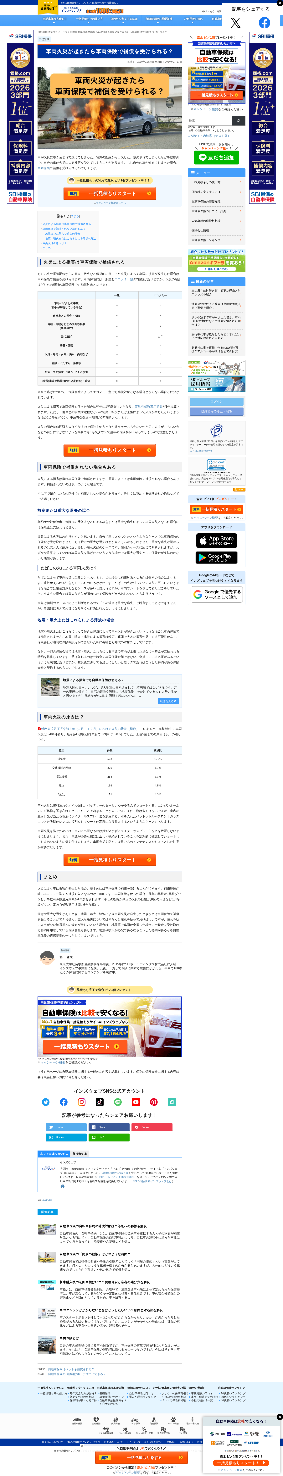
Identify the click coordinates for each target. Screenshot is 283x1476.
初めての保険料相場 (82, 1396)
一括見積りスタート (219, 509)
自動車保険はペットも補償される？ (71, 1369)
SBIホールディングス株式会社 (116, 1177)
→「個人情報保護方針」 (202, 451)
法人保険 (183, 1433)
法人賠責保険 (163, 1433)
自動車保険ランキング (206, 240)
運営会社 (171, 1442)
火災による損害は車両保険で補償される (67, 223)
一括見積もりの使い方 (89, 18)
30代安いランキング (233, 1396)
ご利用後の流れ (193, 18)
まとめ (47, 248)
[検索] (238, 120)
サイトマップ (133, 1442)
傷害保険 (154, 1423)
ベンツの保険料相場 (174, 1400)
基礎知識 (47, 1199)
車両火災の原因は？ (55, 243)
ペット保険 (173, 1423)
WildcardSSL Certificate (216, 472)
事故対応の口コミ (202, 1393)
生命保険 (96, 1423)
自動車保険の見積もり (114, 1172)
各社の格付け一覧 (202, 1400)
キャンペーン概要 (53, 1062)
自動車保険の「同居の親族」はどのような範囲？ (95, 1254)
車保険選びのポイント (113, 1396)
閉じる (75, 216)
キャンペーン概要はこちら (111, 203)
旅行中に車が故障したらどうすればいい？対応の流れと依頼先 (216, 336)
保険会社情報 (200, 230)
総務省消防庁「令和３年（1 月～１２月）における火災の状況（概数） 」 (92, 728)
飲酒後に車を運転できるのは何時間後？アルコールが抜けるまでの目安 (215, 349)
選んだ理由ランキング (142, 1396)
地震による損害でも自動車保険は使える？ (93, 680)
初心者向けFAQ (109, 1403)
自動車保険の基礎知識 (158, 18)
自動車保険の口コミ (141, 1393)
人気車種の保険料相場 (206, 220)
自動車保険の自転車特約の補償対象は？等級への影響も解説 (103, 1226)
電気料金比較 (192, 1423)
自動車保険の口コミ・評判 (209, 211)
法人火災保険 (125, 1433)
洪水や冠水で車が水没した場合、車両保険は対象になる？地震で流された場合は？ (216, 321)
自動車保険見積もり (55, 18)
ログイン (216, 401)
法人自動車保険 (106, 1433)
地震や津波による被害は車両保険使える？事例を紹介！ (216, 305)
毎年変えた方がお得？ (83, 1393)
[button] (216, 464)
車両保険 (44, 168)
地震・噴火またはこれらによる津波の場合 (70, 238)
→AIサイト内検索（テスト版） (209, 135)
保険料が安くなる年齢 (83, 1400)
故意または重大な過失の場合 (62, 233)
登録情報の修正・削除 (216, 411)
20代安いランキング (233, 1393)
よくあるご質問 (213, 11)
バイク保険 (135, 1423)
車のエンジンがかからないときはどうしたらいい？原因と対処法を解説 (111, 1310)
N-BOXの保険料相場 (174, 1396)
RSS (241, 489)
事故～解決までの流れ (204, 1396)
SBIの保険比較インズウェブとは (152, 1181)
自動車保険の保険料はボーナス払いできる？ (77, 1374)
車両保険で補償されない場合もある (64, 228)
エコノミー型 (124, 279)
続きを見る (167, 701)
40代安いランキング (233, 1400)
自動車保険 (77, 1423)
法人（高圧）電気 (144, 1433)
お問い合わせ (186, 1442)
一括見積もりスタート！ (238, 1463)
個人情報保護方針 (153, 1442)
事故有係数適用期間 (148, 406)
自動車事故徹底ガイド (113, 1400)
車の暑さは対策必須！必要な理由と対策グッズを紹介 (216, 292)
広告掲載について (113, 1442)
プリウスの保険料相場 (175, 1393)
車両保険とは (69, 1338)
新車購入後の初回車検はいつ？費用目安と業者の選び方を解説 (105, 1282)
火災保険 (115, 1423)
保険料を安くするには (124, 18)
